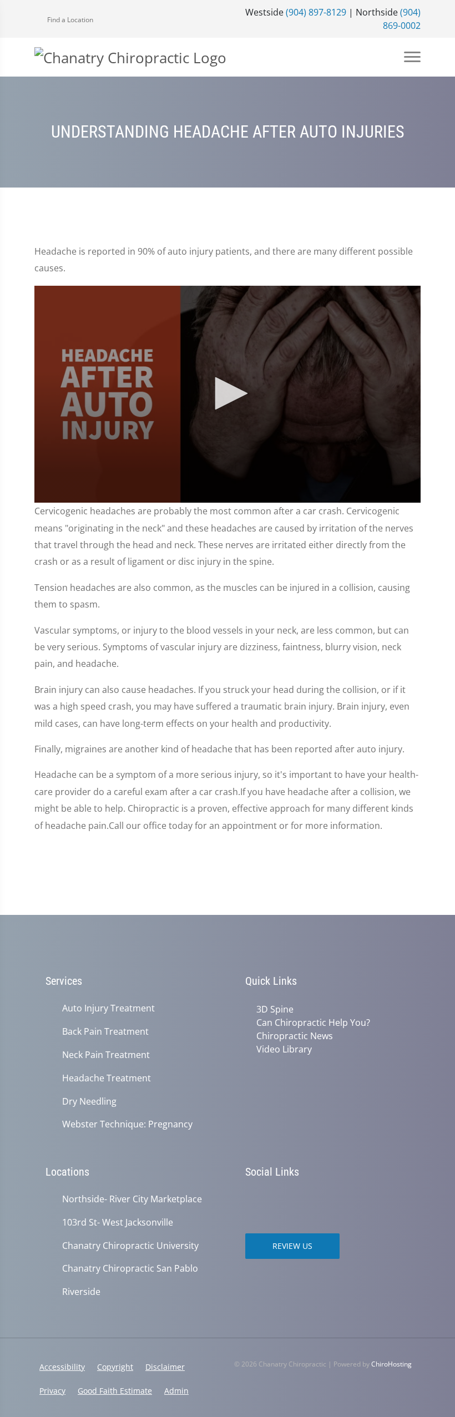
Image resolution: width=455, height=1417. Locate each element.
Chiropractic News (294, 1036)
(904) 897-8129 (316, 12)
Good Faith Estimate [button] (115, 1390)
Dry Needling (89, 1101)
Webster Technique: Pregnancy (127, 1124)
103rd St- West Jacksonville (117, 1222)
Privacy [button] (52, 1390)
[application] (227, 394)
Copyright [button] (115, 1367)
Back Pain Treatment (105, 1032)
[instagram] (250, 1200)
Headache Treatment (106, 1078)
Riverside (81, 1292)
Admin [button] (176, 1390)
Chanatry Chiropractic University (130, 1246)
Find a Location (69, 19)
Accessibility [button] (62, 1367)
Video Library (284, 1049)
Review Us (292, 1246)
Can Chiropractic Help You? (313, 1022)
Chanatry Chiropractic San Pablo (130, 1268)
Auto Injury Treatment (108, 1008)
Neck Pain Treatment (106, 1055)
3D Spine (275, 1009)
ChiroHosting (391, 1364)
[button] (227, 393)
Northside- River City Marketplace (132, 1199)
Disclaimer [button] (165, 1367)
